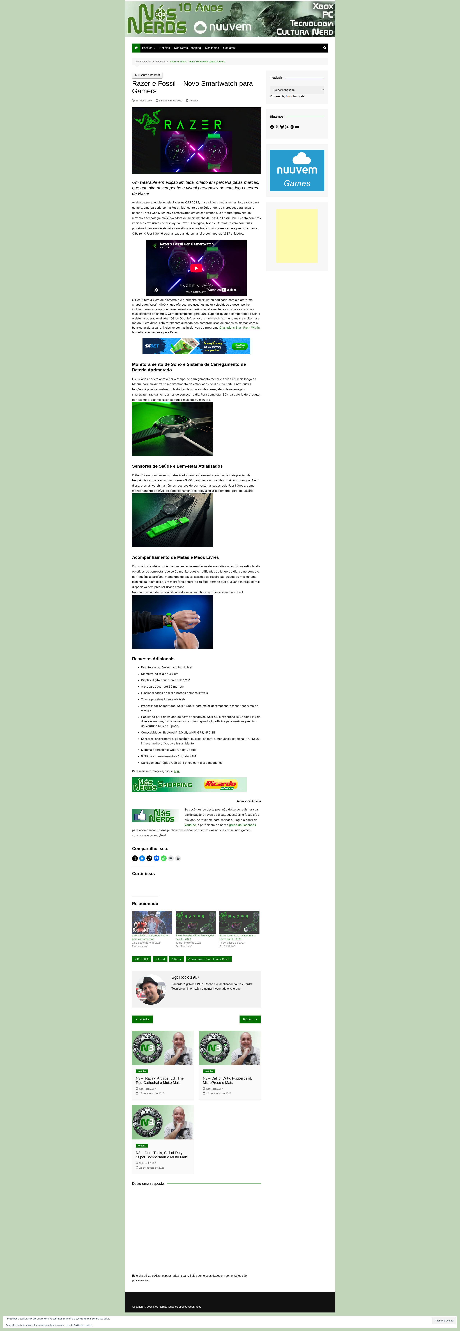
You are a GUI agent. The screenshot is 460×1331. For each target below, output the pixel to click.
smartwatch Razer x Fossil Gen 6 (210, 959)
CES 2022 (143, 959)
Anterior (144, 1019)
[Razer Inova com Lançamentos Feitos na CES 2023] (239, 922)
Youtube (190, 825)
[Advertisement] (297, 236)
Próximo (248, 1019)
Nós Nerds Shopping (187, 47)
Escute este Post (149, 75)
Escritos (147, 47)
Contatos (229, 47)
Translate (298, 96)
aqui (177, 771)
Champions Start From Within (239, 327)
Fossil (161, 959)
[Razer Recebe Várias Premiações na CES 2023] (196, 922)
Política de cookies (83, 1325)
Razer (177, 959)
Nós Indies (212, 47)
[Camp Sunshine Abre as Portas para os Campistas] (152, 922)
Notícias (164, 47)
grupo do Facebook (242, 825)
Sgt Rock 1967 (143, 100)
